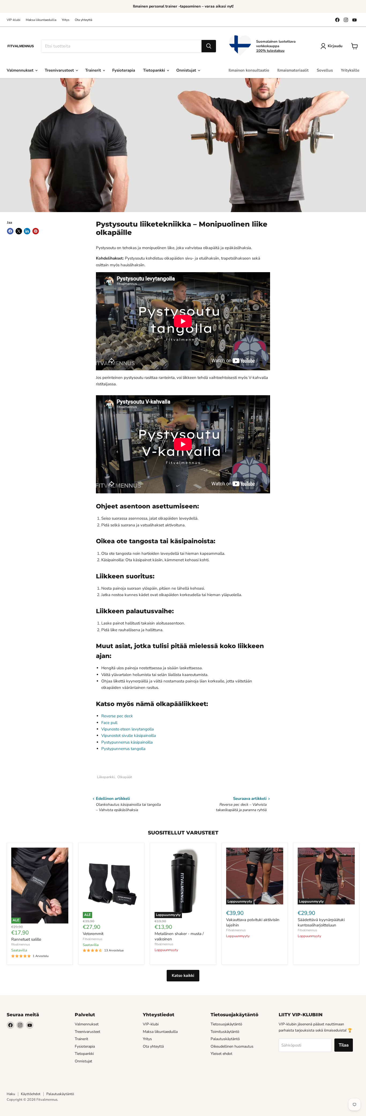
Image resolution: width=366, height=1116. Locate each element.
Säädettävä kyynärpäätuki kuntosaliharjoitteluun (321, 922)
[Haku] (208, 46)
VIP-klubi (13, 20)
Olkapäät (124, 777)
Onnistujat (186, 70)
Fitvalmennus (92, 939)
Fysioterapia (123, 70)
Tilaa (344, 1045)
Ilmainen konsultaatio (249, 70)
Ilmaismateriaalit (293, 70)
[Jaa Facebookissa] (10, 231)
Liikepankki (106, 777)
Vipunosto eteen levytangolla (127, 729)
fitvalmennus (20, 944)
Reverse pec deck (117, 716)
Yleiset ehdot (221, 1053)
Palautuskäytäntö (225, 1038)
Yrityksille (350, 70)
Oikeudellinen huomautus (232, 1046)
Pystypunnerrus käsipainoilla (127, 742)
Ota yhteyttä (83, 20)
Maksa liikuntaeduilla (41, 20)
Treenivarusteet (60, 70)
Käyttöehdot (30, 1094)
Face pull (109, 722)
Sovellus (325, 70)
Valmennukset (21, 70)
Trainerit (93, 70)
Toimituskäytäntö (225, 1031)
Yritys (65, 20)
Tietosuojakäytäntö (226, 1024)
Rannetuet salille (26, 939)
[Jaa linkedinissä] (27, 231)
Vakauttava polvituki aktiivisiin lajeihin (252, 922)
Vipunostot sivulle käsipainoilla (128, 735)
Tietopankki (154, 70)
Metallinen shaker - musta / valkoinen (179, 936)
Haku (11, 1094)
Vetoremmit (93, 933)
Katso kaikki (183, 975)
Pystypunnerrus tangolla (123, 748)
